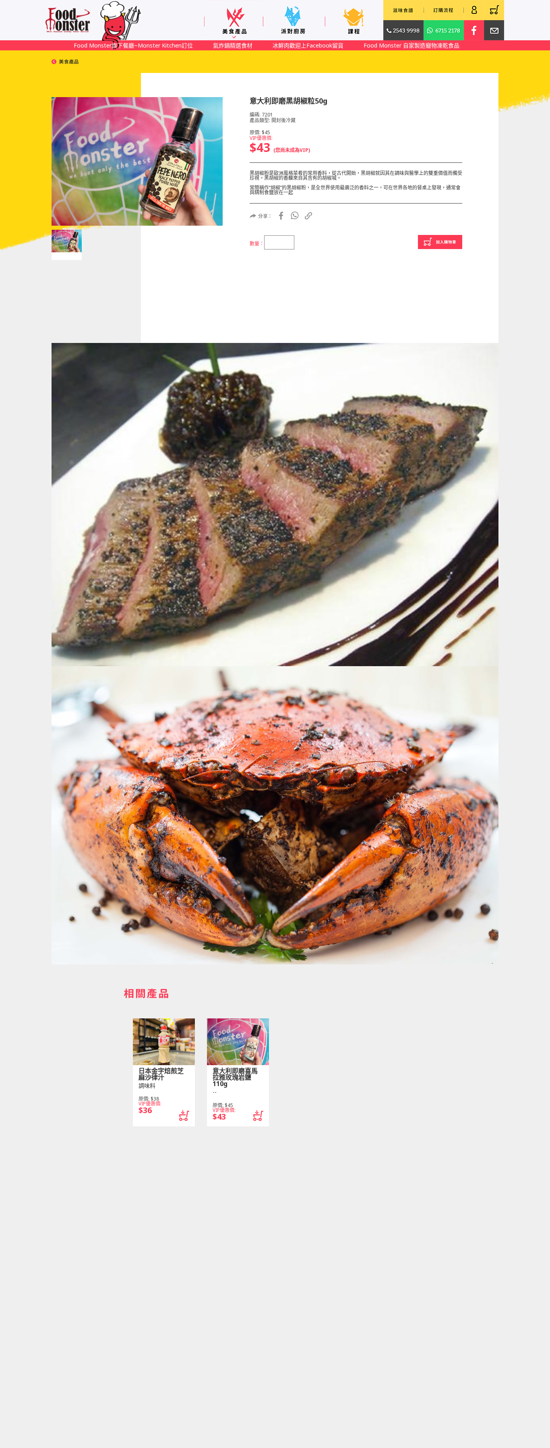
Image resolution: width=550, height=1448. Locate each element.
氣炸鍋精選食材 (232, 45)
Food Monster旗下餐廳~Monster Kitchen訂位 (133, 45)
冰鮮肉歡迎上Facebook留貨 (308, 45)
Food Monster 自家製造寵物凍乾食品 (411, 45)
